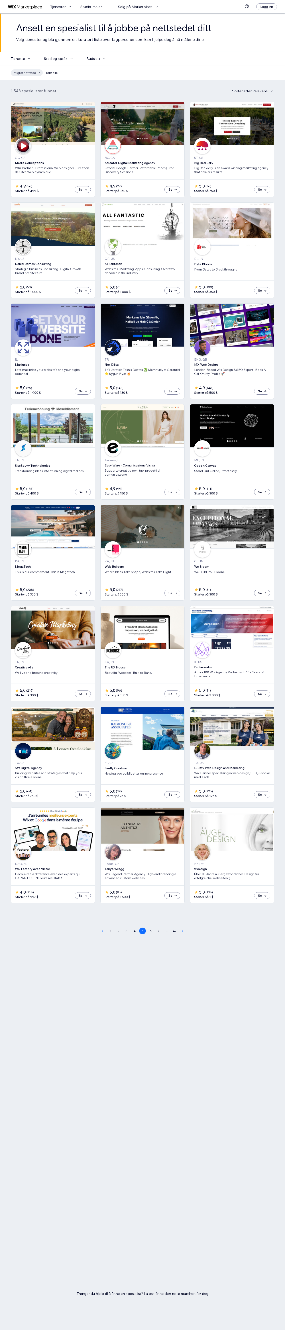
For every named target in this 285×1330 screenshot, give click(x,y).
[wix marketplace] (25, 6)
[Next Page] (182, 931)
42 (175, 931)
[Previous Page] (102, 931)
